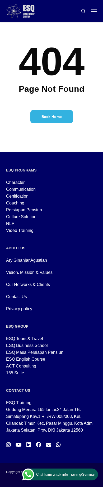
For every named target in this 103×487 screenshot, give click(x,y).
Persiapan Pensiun (24, 210)
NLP (10, 223)
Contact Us (16, 296)
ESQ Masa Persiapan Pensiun (34, 352)
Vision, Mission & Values (29, 272)
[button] (94, 11)
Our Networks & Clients (28, 284)
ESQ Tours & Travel (24, 338)
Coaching (15, 203)
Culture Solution (21, 216)
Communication (21, 189)
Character (15, 182)
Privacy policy (19, 309)
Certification (17, 196)
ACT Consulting (21, 366)
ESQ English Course (25, 359)
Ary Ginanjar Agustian (26, 260)
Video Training (20, 230)
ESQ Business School (27, 345)
